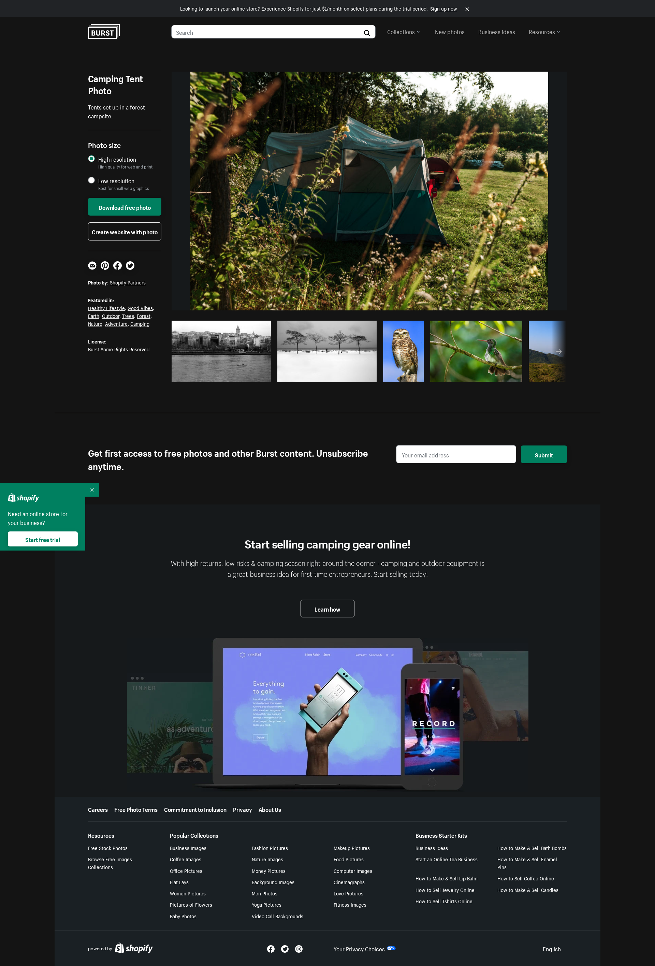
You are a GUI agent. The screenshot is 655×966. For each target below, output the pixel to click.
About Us (270, 808)
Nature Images (267, 859)
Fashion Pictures (270, 847)
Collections (401, 31)
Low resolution (116, 181)
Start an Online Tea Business (447, 859)
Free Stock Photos (108, 847)
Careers (98, 808)
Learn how (327, 608)
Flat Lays (179, 882)
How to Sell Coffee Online (525, 878)
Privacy (242, 808)
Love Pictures (348, 893)
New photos (450, 31)
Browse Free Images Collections (110, 862)
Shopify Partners (128, 282)
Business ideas (496, 31)
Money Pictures (269, 870)
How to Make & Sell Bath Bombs (532, 847)
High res (223, 375)
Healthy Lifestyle (106, 307)
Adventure (116, 323)
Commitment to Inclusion (195, 808)
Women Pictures (188, 893)
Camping (139, 323)
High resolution (117, 159)
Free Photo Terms (136, 808)
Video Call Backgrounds (277, 916)
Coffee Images (185, 859)
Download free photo (125, 206)
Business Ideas (432, 847)
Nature (95, 323)
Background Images (273, 882)
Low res (249, 375)
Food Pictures (349, 859)
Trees (128, 315)
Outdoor (110, 315)
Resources (542, 31)
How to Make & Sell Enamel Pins (527, 862)
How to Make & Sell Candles (527, 889)
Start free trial (42, 539)
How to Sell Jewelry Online (445, 889)
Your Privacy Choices (359, 948)
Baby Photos (183, 916)
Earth (93, 315)
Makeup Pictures (352, 847)
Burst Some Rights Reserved (118, 349)
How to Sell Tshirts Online (444, 901)
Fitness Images (350, 904)
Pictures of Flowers (191, 904)
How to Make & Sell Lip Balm (447, 878)
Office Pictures (186, 870)
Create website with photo (125, 231)
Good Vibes (140, 307)
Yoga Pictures (266, 904)
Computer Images (353, 870)
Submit (544, 454)
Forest (143, 315)
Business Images (188, 847)
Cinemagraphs (349, 882)
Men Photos (264, 893)
